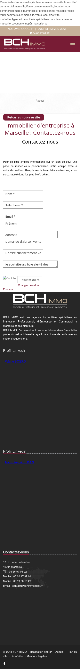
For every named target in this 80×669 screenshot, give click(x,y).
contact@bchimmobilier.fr (27, 586)
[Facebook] (4, 663)
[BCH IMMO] (25, 42)
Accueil (59, 652)
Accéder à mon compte (54, 28)
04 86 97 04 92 (41, 33)
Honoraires (17, 656)
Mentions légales (37, 656)
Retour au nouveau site (23, 117)
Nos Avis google (20, 29)
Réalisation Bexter (41, 652)
